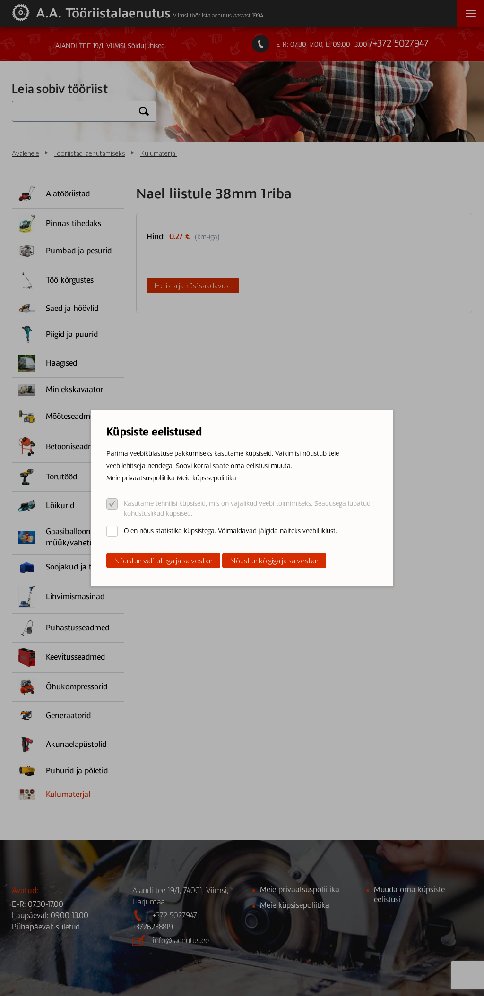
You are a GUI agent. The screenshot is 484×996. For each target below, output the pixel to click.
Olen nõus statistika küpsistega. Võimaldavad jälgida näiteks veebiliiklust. (230, 531)
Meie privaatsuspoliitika (140, 478)
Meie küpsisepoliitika (206, 478)
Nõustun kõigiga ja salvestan (274, 560)
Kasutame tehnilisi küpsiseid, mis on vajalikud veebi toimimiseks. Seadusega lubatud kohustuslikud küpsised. (247, 508)
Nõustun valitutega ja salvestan (163, 560)
